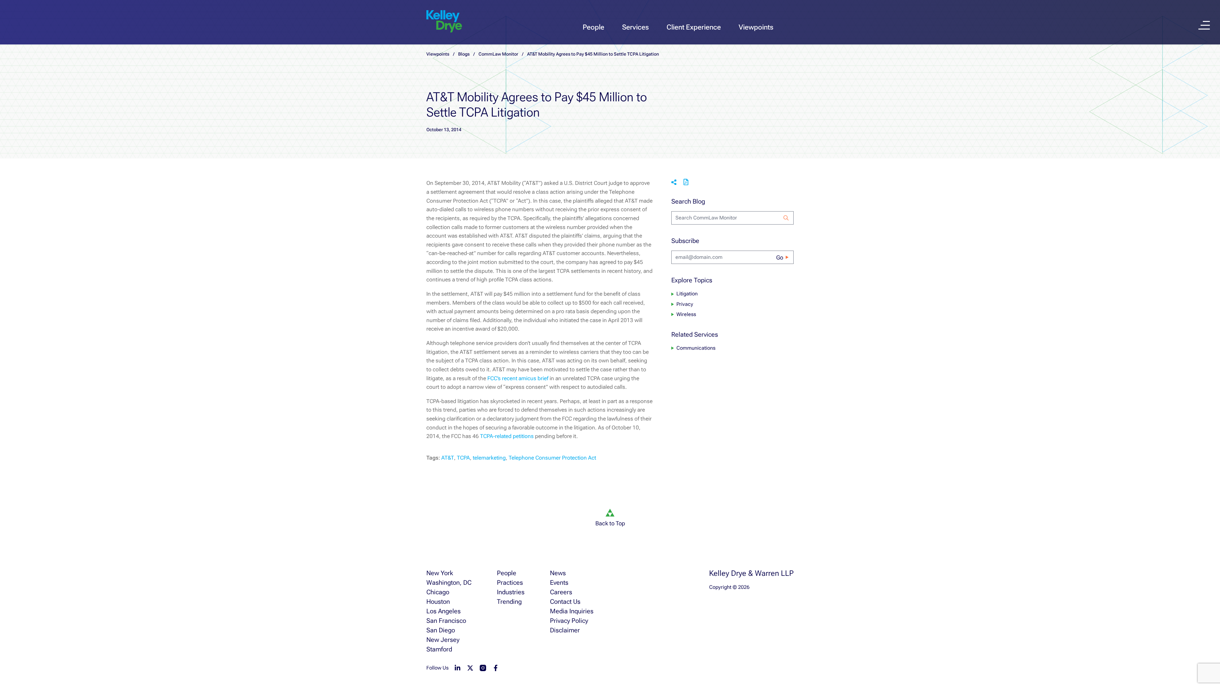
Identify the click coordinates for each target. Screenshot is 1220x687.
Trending (509, 601)
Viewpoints (756, 27)
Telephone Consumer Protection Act (552, 458)
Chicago (437, 592)
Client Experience (694, 27)
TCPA (463, 458)
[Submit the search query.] (786, 218)
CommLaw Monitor (498, 54)
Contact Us (565, 601)
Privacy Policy (569, 620)
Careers (561, 592)
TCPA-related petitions (507, 436)
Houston (438, 601)
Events (559, 582)
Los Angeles (443, 611)
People (593, 27)
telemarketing (489, 458)
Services (635, 27)
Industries (511, 592)
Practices (510, 582)
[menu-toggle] (1204, 25)
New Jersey (442, 639)
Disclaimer (565, 630)
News (558, 573)
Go (779, 257)
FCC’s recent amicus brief (518, 378)
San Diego (440, 630)
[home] (444, 21)
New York (439, 573)
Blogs (464, 54)
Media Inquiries (571, 611)
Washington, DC (448, 582)
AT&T (447, 458)
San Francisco (446, 620)
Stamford (439, 649)
